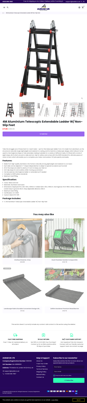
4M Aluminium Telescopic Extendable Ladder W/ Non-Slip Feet (23, 13)
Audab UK (14, 391)
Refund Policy (40, 374)
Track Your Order (42, 364)
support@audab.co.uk (11, 371)
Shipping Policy (41, 372)
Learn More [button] (54, 400)
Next (82, 60)
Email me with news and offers (63, 375)
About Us (39, 361)
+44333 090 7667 (9, 374)
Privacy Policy (41, 366)
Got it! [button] (78, 400)
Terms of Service (42, 369)
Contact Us (40, 377)
